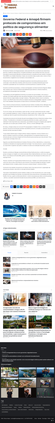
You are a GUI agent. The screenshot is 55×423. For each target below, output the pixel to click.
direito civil (31, 405)
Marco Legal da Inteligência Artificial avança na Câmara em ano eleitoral (40, 309)
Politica (8, 13)
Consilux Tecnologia (18, 405)
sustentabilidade (5, 411)
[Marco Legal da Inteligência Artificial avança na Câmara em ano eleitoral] (40, 299)
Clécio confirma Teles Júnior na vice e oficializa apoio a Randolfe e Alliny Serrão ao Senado (27, 243)
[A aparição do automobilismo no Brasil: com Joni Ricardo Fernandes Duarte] (6, 265)
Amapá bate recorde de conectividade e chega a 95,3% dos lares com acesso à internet (14, 309)
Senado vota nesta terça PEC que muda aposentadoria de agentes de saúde (44, 242)
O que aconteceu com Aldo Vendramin (9, 409)
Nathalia (20, 407)
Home (35, 418)
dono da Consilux (37, 405)
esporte (15, 407)
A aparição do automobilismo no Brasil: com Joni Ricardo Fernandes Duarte (30, 263)
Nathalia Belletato (27, 407)
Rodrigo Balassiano (39, 409)
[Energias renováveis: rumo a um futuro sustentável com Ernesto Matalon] (6, 276)
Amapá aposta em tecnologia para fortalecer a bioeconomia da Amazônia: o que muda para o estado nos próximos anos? (14, 333)
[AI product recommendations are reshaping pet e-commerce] (9, 393)
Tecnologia (44, 418)
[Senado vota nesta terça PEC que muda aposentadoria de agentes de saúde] (44, 236)
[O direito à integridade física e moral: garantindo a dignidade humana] (6, 259)
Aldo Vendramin (5, 405)
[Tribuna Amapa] (10, 6)
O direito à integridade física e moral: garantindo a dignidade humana (28, 257)
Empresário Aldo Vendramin (7, 407)
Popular (9, 252)
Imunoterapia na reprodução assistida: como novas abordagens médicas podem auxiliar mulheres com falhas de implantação (29, 269)
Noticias (39, 418)
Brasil (52, 418)
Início (5, 13)
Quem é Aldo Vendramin (22, 409)
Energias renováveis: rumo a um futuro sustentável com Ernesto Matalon (29, 274)
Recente (26, 252)
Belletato (11, 405)
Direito (25, 405)
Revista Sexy (31, 409)
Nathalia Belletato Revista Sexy (38, 407)
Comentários (44, 252)
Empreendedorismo (46, 405)
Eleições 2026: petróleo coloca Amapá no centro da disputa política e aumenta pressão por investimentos (10, 243)
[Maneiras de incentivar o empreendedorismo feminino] (6, 282)
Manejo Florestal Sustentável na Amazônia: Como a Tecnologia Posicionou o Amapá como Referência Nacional (40, 333)
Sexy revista (47, 409)
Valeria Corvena (9, 30)
